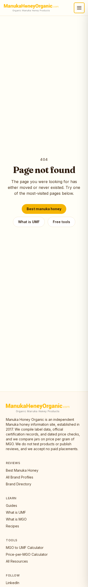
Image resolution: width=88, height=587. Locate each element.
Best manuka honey (44, 209)
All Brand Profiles (19, 477)
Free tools (61, 222)
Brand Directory (18, 484)
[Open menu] (79, 8)
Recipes (12, 526)
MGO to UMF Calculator (25, 547)
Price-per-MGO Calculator (27, 554)
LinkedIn (12, 583)
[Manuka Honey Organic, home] (31, 8)
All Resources (17, 561)
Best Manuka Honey (22, 470)
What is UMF (29, 222)
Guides (11, 505)
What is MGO (16, 519)
